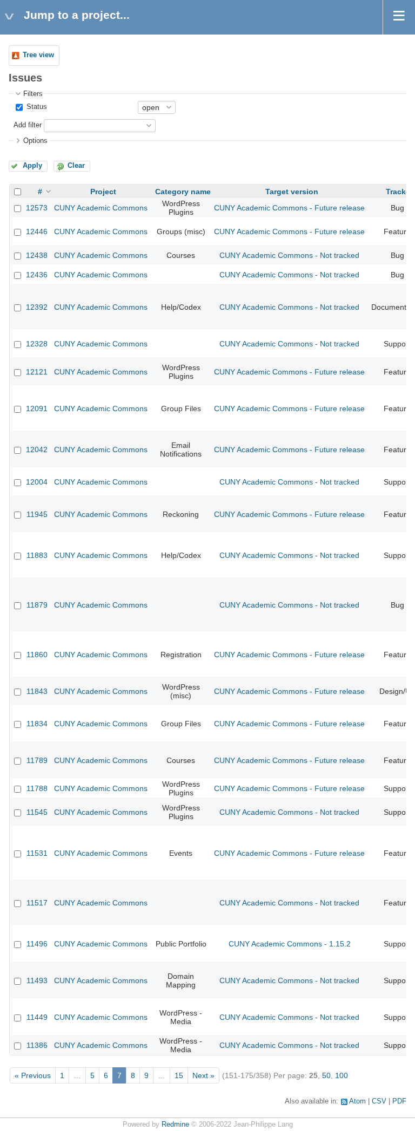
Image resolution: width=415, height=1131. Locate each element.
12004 (37, 482)
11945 (37, 514)
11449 (37, 1017)
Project (103, 191)
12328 (37, 343)
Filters (33, 94)
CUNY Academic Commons (101, 207)
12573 (37, 207)
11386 (37, 1045)
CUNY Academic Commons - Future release (289, 207)
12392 (37, 307)
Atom (357, 1101)
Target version (291, 191)
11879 (37, 605)
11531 (37, 853)
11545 (37, 812)
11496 (37, 943)
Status (35, 107)
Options (35, 141)
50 (326, 1075)
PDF (399, 1101)
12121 (37, 371)
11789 (37, 760)
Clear (76, 165)
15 (179, 1075)
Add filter (28, 125)
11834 (37, 723)
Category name (183, 191)
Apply (32, 165)
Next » (203, 1075)
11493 (37, 980)
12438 (37, 255)
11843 (37, 691)
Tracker (399, 191)
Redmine (175, 1124)
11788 (37, 788)
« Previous (33, 1075)
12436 (37, 274)
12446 (37, 231)
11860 (37, 654)
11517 (37, 902)
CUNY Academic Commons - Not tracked (289, 255)
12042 (37, 449)
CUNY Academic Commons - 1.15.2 (290, 943)
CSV (379, 1101)
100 (341, 1075)
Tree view (38, 55)
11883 (37, 555)
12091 (37, 408)
